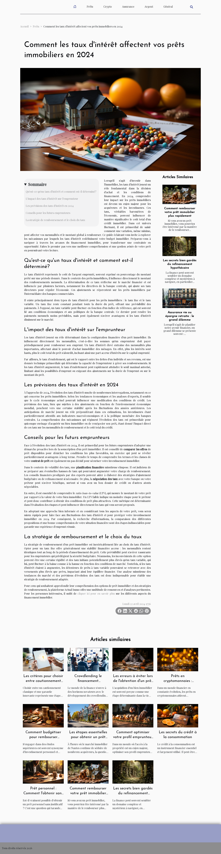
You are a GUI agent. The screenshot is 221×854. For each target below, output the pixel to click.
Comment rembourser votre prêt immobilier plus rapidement (179, 212)
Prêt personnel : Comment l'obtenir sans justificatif (43, 793)
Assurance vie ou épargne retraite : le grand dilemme (179, 316)
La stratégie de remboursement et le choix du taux (55, 220)
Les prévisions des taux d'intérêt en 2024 (50, 205)
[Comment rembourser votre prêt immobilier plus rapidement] (179, 194)
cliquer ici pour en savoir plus (96, 593)
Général (168, 6)
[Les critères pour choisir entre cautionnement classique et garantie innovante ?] (43, 659)
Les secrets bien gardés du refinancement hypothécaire (179, 264)
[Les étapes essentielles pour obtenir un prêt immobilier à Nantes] (88, 715)
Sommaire (37, 184)
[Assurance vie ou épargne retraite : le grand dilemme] (179, 298)
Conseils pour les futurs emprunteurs (48, 213)
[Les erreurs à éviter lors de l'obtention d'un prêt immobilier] (132, 659)
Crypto (107, 6)
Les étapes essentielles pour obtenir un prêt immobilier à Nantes (88, 737)
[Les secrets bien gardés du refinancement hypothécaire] (179, 246)
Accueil (24, 26)
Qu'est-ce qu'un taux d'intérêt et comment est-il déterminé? (61, 191)
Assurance (128, 6)
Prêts (90, 6)
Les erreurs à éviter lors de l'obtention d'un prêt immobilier (133, 681)
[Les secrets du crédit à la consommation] (177, 715)
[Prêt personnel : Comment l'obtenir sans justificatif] (43, 771)
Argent (149, 6)
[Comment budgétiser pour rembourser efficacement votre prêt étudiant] (43, 715)
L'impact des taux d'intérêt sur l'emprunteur (52, 198)
